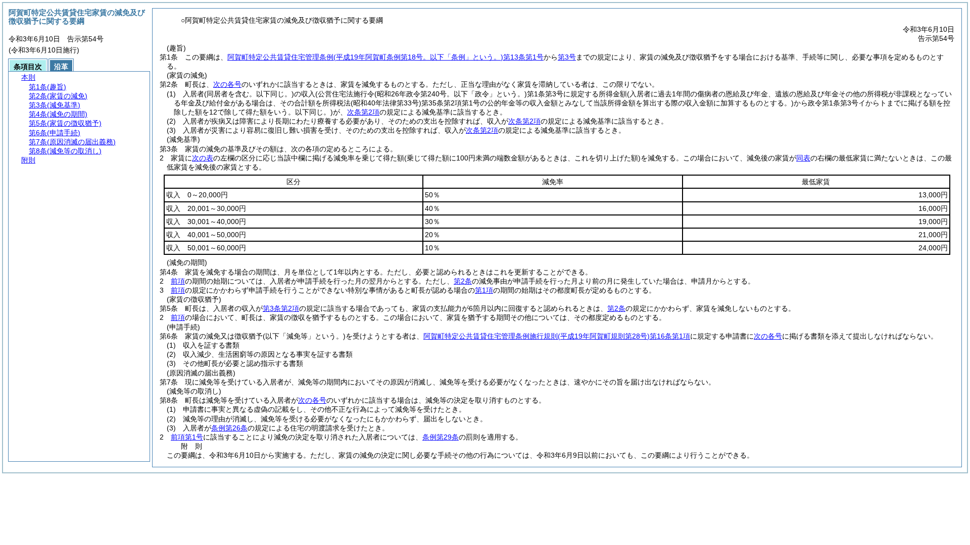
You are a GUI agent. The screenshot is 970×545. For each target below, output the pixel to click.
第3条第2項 (281, 308)
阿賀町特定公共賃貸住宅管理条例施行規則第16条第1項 (556, 336)
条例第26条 (229, 428)
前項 (178, 281)
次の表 (202, 158)
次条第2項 (363, 112)
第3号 (567, 57)
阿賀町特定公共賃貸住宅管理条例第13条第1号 (385, 57)
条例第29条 (440, 437)
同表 (803, 158)
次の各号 (227, 84)
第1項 (484, 290)
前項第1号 (187, 437)
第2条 (463, 281)
